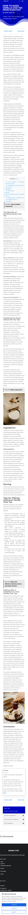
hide (17, 178)
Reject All (14, 912)
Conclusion (7, 201)
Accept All (14, 904)
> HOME (1, 861)
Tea (14, 12)
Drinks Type (8, 12)
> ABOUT (2, 874)
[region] (14, 903)
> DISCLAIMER (3, 871)
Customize (14, 908)
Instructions (10, 190)
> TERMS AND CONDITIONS (5, 865)
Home (5, 16)
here (4, 793)
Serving (6, 192)
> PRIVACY (2, 868)
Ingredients (7, 189)
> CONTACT (2, 863)
